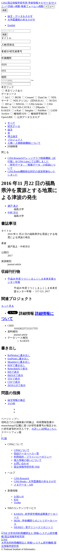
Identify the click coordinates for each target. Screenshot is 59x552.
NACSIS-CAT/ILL (21, 107)
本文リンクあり (13, 90)
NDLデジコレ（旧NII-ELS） (29, 100)
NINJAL (20, 104)
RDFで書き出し (16, 365)
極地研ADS (20, 113)
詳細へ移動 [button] (14, 6)
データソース (8, 94)
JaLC (7, 97)
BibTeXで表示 (15, 375)
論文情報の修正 (16, 400)
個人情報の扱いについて (28, 460)
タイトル (6, 38)
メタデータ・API (23, 484)
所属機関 (6, 58)
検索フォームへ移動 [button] (32, 6)
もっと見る (7, 306)
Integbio (29, 110)
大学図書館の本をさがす (21, 19)
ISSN (4, 64)
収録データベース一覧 (26, 453)
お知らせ (19, 496)
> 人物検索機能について (26, 143)
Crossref (29, 97)
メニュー (49, 6)
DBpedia (40, 107)
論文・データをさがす (20, 16)
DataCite (42, 97)
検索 (5, 10)
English (11, 25)
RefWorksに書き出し (19, 355)
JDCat (8, 104)
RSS (16, 499)
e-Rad (17, 110)
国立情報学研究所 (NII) (27, 466)
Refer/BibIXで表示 (18, 368)
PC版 (4, 438)
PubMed (42, 110)
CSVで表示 (14, 382)
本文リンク (7, 87)
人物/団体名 (7, 44)
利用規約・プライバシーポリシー (33, 456)
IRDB (18, 97)
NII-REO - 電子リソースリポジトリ (33, 527)
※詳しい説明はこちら (44, 428)
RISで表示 (13, 372)
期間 (3, 77)
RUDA (53, 100)
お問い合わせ (21, 463)
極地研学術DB (39, 113)
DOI (3, 70)
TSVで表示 (14, 378)
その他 (11, 403)
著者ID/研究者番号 (11, 51)
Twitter (17, 502)
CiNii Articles (35, 104)
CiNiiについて (21, 450)
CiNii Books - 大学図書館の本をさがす (35, 481)
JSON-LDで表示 (16, 385)
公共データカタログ (28, 117)
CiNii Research (21, 478)
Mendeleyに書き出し (19, 362)
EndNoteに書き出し (18, 358)
